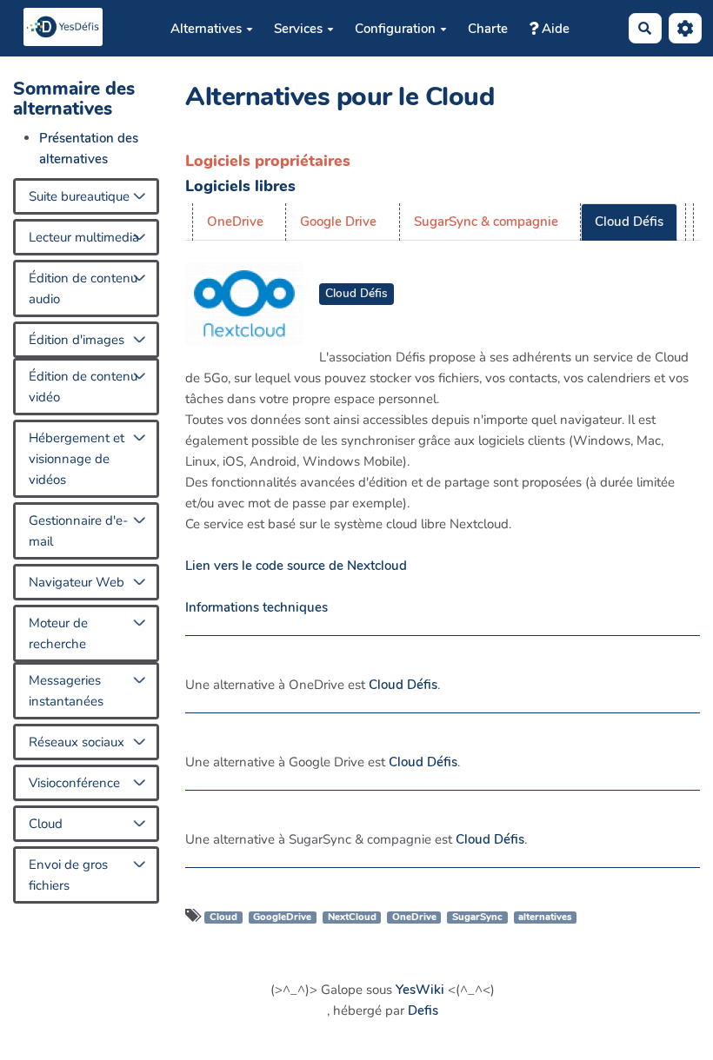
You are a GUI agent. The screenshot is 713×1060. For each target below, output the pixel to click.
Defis (423, 1010)
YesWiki (420, 989)
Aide (554, 28)
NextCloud (352, 917)
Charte (488, 28)
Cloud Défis (356, 293)
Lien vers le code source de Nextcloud (296, 565)
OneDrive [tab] (235, 221)
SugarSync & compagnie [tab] (486, 221)
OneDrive (414, 917)
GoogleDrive (282, 917)
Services (298, 28)
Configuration (395, 28)
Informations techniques (256, 607)
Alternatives (206, 28)
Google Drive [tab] (338, 221)
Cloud (223, 917)
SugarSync (477, 917)
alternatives (544, 917)
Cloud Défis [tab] (629, 221)
